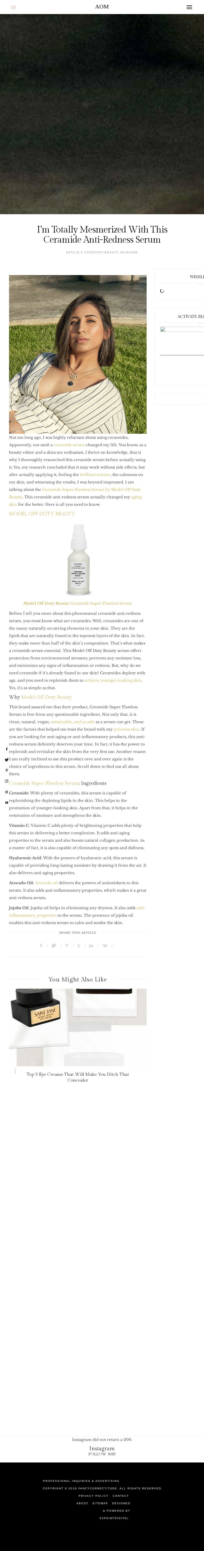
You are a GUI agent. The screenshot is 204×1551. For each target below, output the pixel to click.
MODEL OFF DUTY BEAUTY (42, 514)
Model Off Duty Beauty (46, 697)
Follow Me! (102, 1454)
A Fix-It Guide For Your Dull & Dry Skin (77, 1074)
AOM (102, 6)
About (82, 1503)
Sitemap (100, 1503)
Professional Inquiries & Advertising (81, 1481)
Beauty (112, 252)
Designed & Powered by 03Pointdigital (115, 1511)
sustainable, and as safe (73, 721)
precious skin (126, 729)
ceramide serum (69, 444)
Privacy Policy (94, 1495)
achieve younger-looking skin (113, 680)
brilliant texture (95, 474)
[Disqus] (102, 1191)
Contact (121, 1495)
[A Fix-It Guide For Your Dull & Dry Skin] (78, 1031)
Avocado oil (47, 882)
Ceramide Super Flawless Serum (77, 603)
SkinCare (129, 252)
